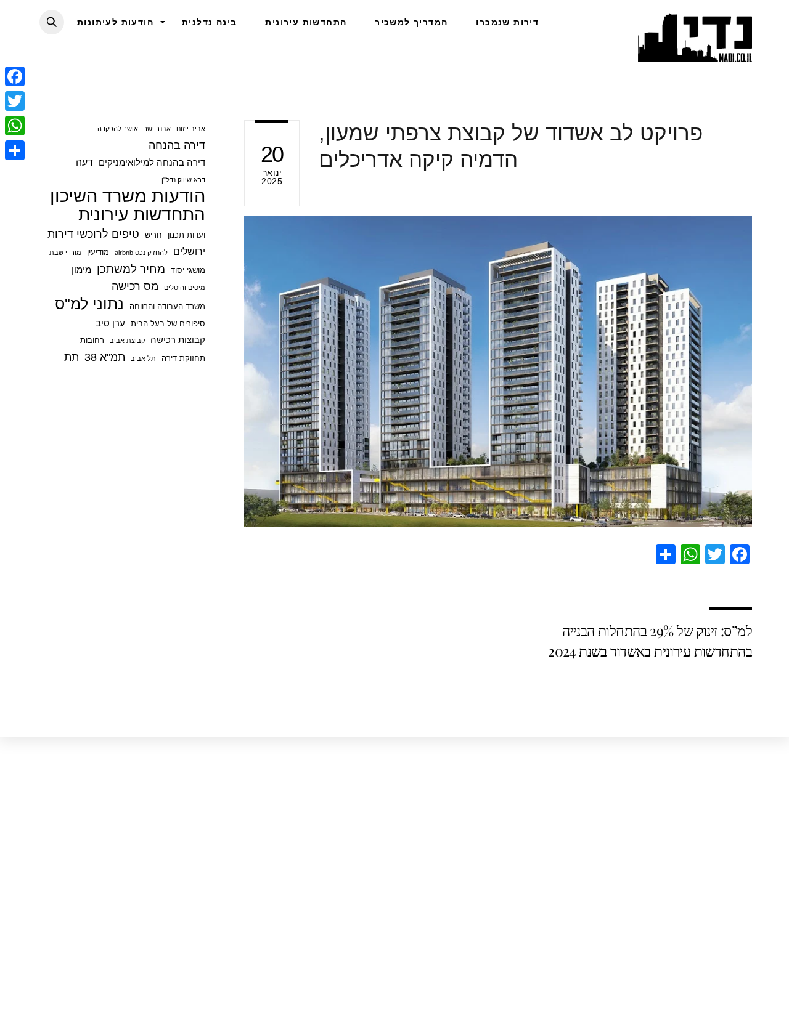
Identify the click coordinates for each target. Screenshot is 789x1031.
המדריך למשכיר (411, 22)
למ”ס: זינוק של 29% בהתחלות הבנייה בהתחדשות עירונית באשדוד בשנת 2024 (650, 640)
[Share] (14, 150)
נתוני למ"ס (89, 304)
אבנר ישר (157, 128)
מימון (81, 269)
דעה (84, 162)
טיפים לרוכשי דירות (93, 234)
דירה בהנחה (177, 145)
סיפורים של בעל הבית (168, 323)
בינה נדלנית (209, 22)
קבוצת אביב (127, 340)
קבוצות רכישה (177, 339)
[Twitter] (14, 101)
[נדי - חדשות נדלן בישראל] (695, 55)
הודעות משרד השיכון (127, 196)
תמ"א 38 (104, 357)
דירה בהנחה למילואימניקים (152, 162)
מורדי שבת (65, 252)
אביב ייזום (190, 128)
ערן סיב (110, 323)
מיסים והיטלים (184, 287)
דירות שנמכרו (507, 22)
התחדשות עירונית (305, 22)
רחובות (92, 340)
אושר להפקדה (117, 128)
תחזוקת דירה (183, 358)
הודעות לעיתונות (115, 22)
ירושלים (189, 251)
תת (71, 357)
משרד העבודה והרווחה (167, 306)
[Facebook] (14, 76)
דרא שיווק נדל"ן (183, 180)
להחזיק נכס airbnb (141, 252)
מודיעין (98, 252)
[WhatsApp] (14, 125)
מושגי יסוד (188, 270)
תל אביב (143, 358)
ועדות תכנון (186, 235)
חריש (153, 235)
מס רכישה (135, 286)
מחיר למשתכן (131, 268)
